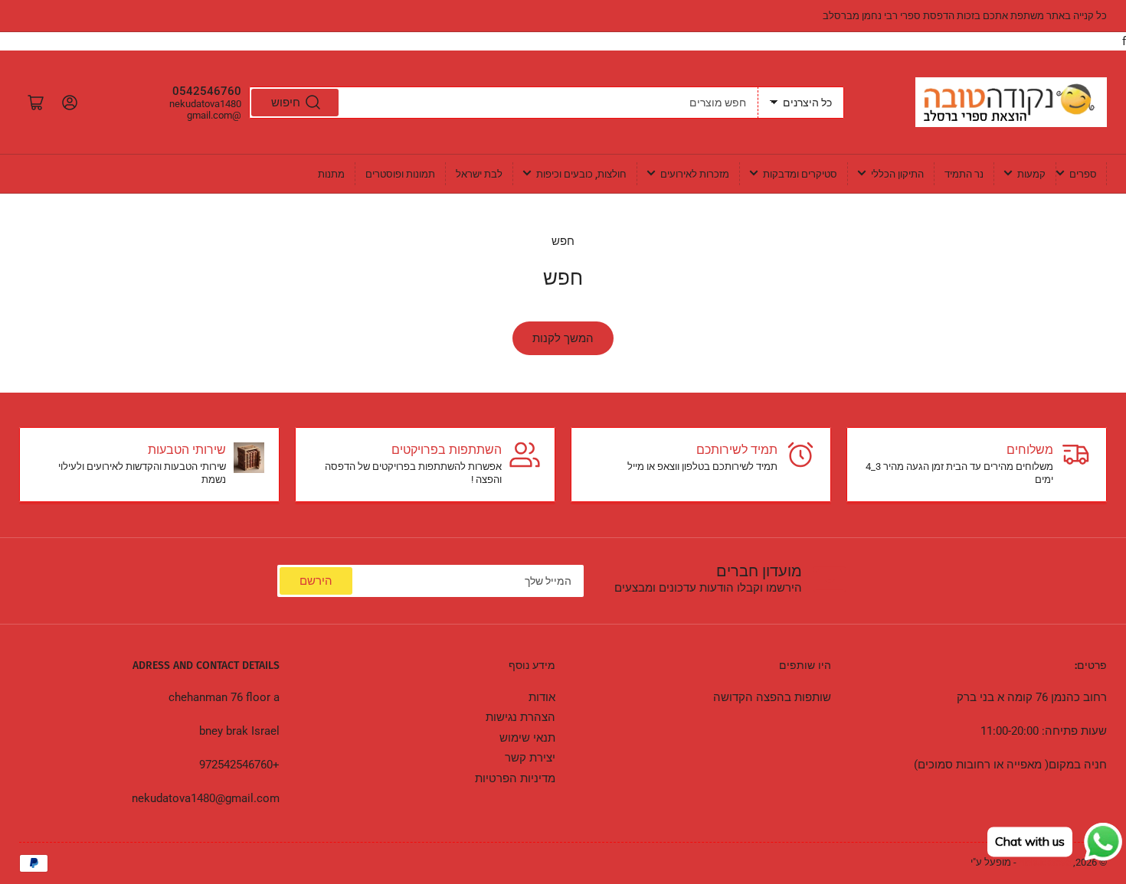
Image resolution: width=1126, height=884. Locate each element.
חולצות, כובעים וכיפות (581, 174)
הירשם (316, 581)
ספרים (1083, 174)
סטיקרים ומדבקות (800, 174)
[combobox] (503, 102)
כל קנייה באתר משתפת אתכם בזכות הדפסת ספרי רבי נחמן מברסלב (965, 15)
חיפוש (285, 102)
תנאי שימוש (527, 738)
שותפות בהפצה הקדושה (772, 697)
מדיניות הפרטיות (515, 778)
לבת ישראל (479, 174)
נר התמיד (964, 174)
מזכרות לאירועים (694, 174)
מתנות (331, 174)
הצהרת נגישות (520, 717)
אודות (542, 697)
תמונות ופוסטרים (400, 174)
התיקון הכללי (897, 174)
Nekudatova (1045, 862)
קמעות (1031, 174)
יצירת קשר (530, 758)
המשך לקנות (563, 338)
